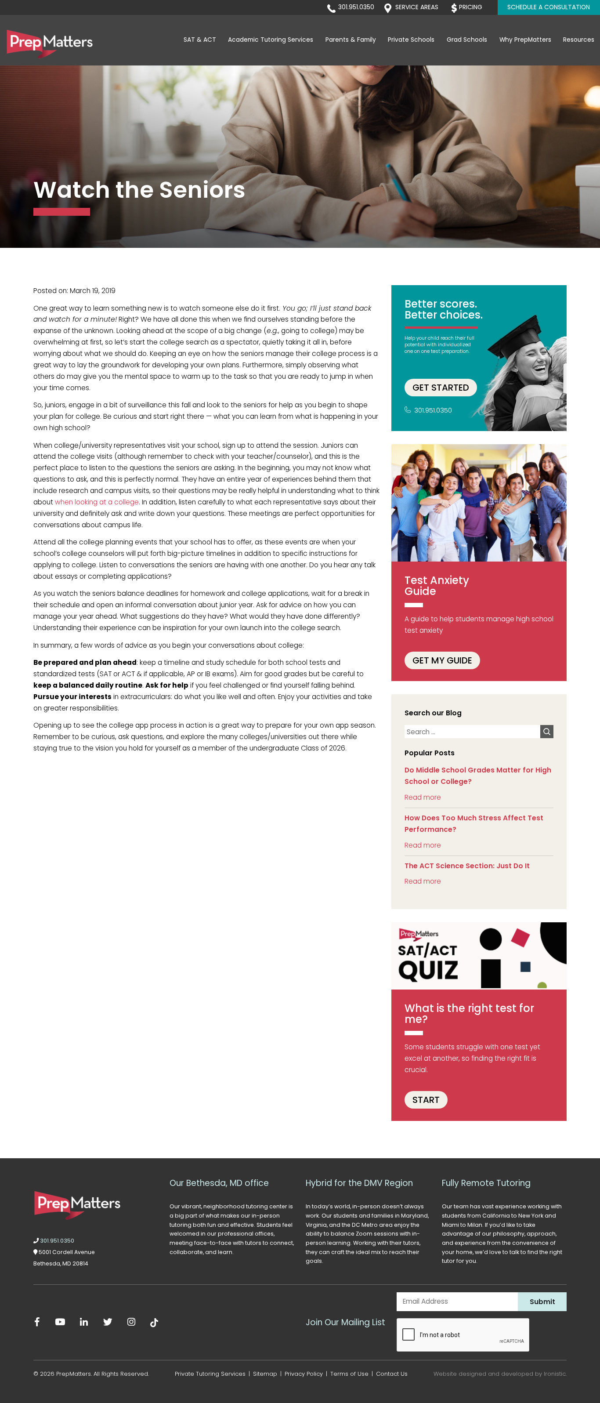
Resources (578, 40)
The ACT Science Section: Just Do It (467, 865)
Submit (542, 1301)
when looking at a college (97, 502)
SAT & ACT (200, 40)
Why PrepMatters (525, 40)
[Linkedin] (84, 1322)
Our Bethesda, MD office (219, 1183)
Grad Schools (467, 40)
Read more (423, 797)
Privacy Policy (304, 1374)
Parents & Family (350, 40)
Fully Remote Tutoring (486, 1183)
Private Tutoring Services (210, 1374)
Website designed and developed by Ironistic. (500, 1374)
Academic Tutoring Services (270, 40)
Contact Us (392, 1374)
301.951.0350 (356, 7)
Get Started (440, 387)
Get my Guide (442, 660)
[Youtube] (59, 1322)
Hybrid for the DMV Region (359, 1183)
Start (426, 1100)
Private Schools (411, 40)
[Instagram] (131, 1322)
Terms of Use (349, 1374)
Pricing (470, 7)
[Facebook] (37, 1322)
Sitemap (265, 1374)
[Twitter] (107, 1322)
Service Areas (416, 7)
